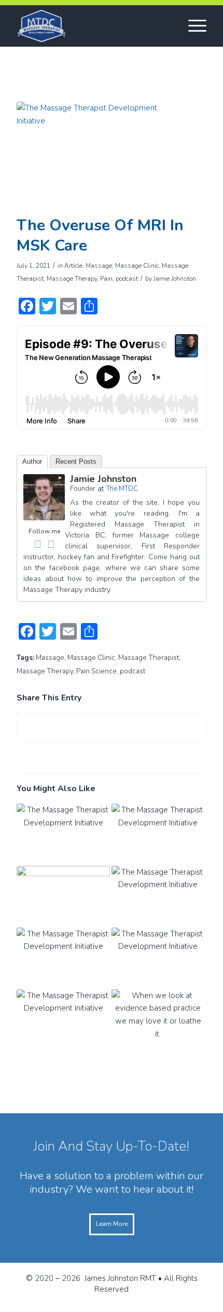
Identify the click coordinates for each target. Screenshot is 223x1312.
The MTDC (122, 488)
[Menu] (192, 26)
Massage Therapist (148, 657)
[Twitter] (51, 544)
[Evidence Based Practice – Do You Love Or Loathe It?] (158, 1020)
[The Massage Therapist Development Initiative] (98, 156)
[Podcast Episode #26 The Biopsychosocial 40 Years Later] (158, 897)
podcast (127, 278)
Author (32, 461)
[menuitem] (192, 26)
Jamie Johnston (175, 278)
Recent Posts (75, 461)
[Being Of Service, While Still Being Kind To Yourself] (63, 897)
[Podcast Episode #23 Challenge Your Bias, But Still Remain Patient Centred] (63, 1020)
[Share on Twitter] (111, 727)
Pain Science (96, 671)
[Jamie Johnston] (44, 518)
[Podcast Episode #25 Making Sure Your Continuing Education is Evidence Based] (63, 958)
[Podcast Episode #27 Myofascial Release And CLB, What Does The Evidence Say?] (158, 834)
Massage (99, 265)
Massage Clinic (137, 265)
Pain (106, 278)
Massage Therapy (72, 278)
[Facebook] (37, 544)
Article (73, 265)
